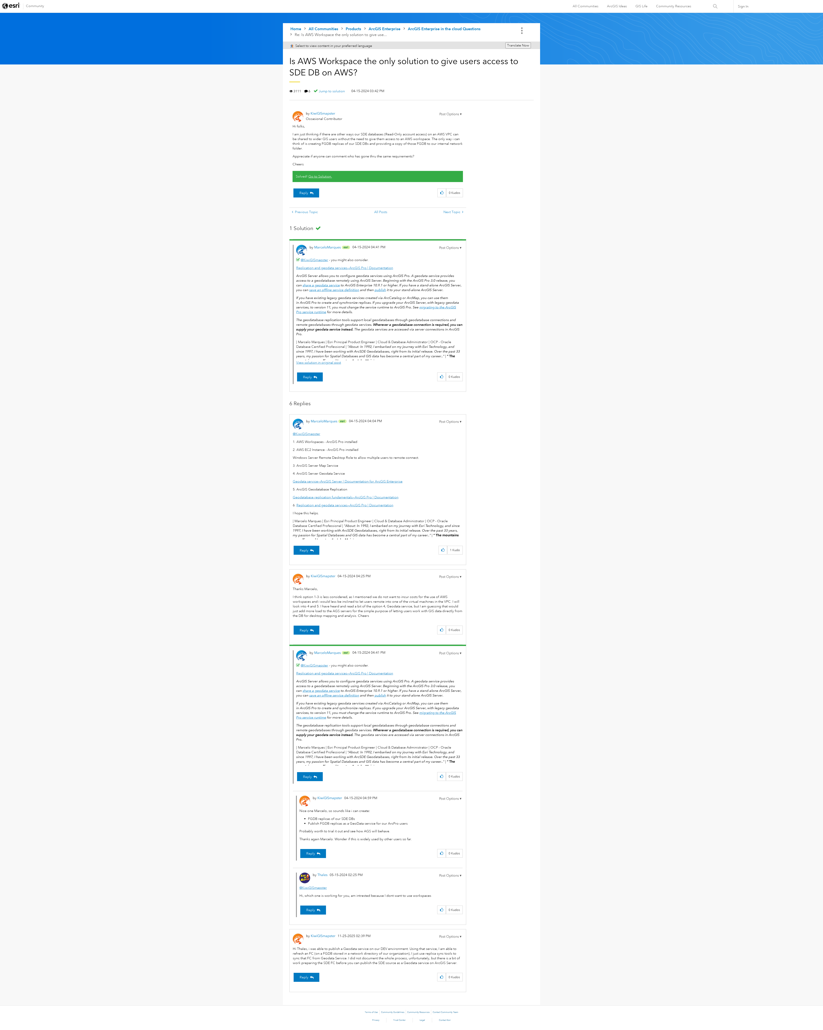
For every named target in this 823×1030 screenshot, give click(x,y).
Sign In (743, 6)
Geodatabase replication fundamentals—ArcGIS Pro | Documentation (345, 497)
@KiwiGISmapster (314, 260)
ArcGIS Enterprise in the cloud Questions (444, 29)
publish (380, 290)
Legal (422, 1020)
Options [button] (522, 30)
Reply (303, 193)
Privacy (375, 1020)
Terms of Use (371, 1012)
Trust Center (399, 1020)
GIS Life (641, 6)
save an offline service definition (334, 290)
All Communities (585, 6)
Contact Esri (445, 1020)
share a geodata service (321, 285)
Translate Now (518, 45)
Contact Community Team (445, 1012)
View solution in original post (318, 362)
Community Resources (673, 6)
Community (35, 6)
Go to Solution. (320, 176)
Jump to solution (332, 91)
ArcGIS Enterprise (384, 29)
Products (353, 29)
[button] (450, 114)
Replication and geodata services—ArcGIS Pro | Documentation (344, 268)
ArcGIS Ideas (617, 6)
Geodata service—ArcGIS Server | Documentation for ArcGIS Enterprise (347, 481)
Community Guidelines (392, 1012)
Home (295, 29)
